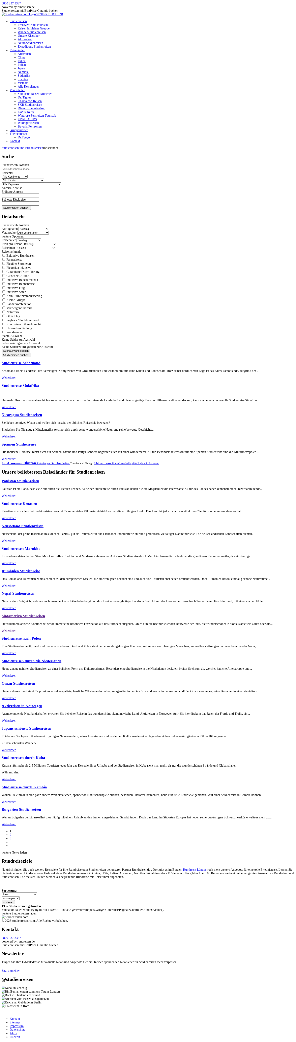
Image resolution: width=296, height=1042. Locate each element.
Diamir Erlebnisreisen (31, 108)
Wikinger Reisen (28, 122)
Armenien (15, 463)
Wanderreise (14, 332)
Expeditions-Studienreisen (34, 46)
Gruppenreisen (19, 130)
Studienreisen (18, 21)
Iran (108, 463)
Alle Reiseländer (28, 86)
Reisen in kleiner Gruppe (34, 28)
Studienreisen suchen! (16, 207)
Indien (22, 64)
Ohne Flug (13, 316)
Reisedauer (9, 240)
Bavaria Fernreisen (30, 126)
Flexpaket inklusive (18, 267)
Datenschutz (17, 1029)
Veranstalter (17, 90)
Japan (21, 68)
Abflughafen (10, 228)
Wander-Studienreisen (32, 32)
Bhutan (30, 463)
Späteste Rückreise (14, 199)
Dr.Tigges (24, 137)
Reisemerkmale (11, 251)
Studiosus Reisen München (35, 93)
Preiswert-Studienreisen (33, 24)
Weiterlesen (9, 377)
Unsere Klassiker (28, 35)
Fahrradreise (14, 259)
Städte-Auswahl (12, 336)
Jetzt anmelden (11, 970)
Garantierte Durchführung (22, 271)
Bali (4, 463)
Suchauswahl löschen (15, 165)
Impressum (17, 1026)
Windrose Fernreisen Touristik (37, 115)
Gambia (56, 463)
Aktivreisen (25, 39)
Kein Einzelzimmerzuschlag (24, 296)
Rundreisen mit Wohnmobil (23, 324)
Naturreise (13, 312)
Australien (24, 53)
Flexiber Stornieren (18, 263)
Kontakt (15, 141)
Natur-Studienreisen (30, 43)
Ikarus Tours (26, 112)
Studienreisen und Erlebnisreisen (22, 148)
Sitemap (15, 1022)
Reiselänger (44, 463)
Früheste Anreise (12, 191)
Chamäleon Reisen (30, 101)
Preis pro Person (12, 244)
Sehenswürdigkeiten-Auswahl (21, 343)
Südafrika (24, 75)
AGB (13, 1033)
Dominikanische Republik (125, 463)
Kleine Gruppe (15, 300)
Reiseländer (17, 50)
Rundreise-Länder (195, 869)
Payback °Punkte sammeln (23, 320)
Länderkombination (18, 304)
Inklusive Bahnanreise (20, 284)
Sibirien (99, 463)
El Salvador (152, 463)
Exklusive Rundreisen (20, 255)
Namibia (23, 72)
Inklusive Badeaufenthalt (22, 279)
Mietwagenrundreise (19, 308)
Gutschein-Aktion (17, 275)
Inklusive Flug (15, 288)
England (142, 463)
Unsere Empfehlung (19, 328)
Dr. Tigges (24, 97)
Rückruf (15, 1037)
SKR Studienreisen (30, 104)
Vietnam (23, 83)
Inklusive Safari (16, 292)
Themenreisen (19, 133)
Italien (22, 61)
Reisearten (8, 247)
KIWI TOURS (27, 119)
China (21, 57)
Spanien (23, 79)
